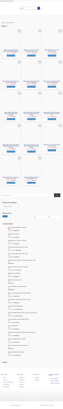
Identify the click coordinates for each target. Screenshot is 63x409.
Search (57, 195)
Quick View (11, 47)
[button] (3, 8)
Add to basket (11, 55)
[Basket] (59, 8)
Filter (5, 216)
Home (3, 22)
